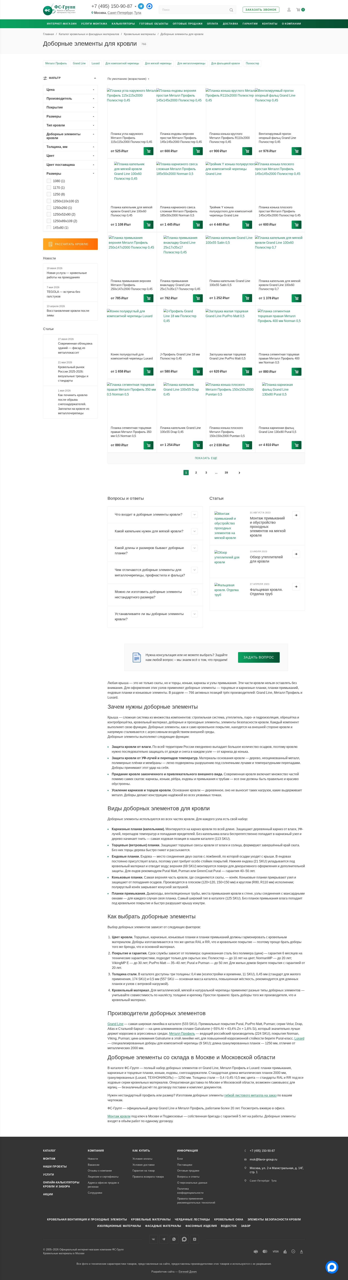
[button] (261, 10)
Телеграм (164, 1239)
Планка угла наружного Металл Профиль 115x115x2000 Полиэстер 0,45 (131, 137)
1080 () (59, 181)
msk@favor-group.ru (263, 1159)
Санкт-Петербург (120, 12)
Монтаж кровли (119, 1116)
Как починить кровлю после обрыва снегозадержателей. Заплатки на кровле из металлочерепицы (73, 404)
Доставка (230, 23)
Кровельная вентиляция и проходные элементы (87, 1219)
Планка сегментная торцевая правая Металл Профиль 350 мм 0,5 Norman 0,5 (131, 432)
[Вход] (289, 9)
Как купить (141, 1150)
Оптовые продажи (188, 23)
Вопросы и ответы (188, 1176)
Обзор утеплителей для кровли (266, 559)
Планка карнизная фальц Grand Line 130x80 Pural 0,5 (277, 430)
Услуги (48, 1174)
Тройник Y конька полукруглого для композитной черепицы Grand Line (230, 211)
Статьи (48, 329)
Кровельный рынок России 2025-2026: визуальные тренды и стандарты (73, 373)
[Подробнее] (296, 515)
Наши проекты (55, 1166)
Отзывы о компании (100, 1170)
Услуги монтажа (94, 23)
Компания (96, 1150)
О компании (291, 23)
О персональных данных (192, 1182)
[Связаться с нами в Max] (330, 1265)
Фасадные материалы (163, 1225)
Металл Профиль (182, 1033)
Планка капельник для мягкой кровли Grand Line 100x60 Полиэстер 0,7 (279, 285)
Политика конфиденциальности (190, 1190)
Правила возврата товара (148, 1176)
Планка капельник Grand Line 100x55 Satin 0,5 (229, 283)
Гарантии (250, 23)
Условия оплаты (142, 1158)
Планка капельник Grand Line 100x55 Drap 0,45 (180, 430)
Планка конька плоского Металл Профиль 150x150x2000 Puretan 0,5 (227, 432)
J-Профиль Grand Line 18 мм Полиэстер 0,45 (180, 356)
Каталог (49, 1150)
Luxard (299, 1038)
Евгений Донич (188, 1271)
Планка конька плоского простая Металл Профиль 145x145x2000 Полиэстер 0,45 (279, 211)
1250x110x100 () (66, 201)
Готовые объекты (153, 23)
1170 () (59, 187)
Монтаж (49, 1158)
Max (184, 1239)
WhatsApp (174, 1239)
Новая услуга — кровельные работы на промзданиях (67, 275)
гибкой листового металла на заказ (250, 1095)
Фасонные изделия (201, 1225)
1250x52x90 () (64, 214)
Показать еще (206, 458)
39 (226, 472)
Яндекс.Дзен (194, 1239)
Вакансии (93, 1164)
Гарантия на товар (144, 1170)
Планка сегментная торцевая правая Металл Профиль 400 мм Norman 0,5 (279, 358)
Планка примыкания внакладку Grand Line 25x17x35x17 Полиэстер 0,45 (180, 285)
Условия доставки (143, 1164)
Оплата (212, 23)
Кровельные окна (228, 1219)
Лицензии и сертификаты (103, 1176)
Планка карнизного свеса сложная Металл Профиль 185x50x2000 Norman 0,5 (178, 211)
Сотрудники (95, 1192)
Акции (48, 1194)
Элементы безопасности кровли (274, 1219)
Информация (187, 1150)
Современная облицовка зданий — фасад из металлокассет (75, 348)
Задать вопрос (258, 657)
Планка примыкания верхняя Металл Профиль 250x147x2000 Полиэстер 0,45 (131, 285)
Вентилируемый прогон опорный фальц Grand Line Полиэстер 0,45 (277, 137)
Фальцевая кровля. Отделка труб (266, 592)
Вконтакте (153, 1239)
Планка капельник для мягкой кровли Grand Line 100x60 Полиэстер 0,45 (131, 211)
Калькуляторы (123, 23)
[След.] (239, 472)
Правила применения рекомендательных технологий (196, 1200)
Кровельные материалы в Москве (63, 1253)
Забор (246, 1225)
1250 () (59, 194)
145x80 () (60, 227)
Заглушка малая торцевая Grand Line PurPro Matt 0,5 (227, 356)
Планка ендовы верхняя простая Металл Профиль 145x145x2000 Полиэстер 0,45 (181, 137)
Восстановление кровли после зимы (68, 313)
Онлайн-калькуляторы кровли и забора (61, 1184)
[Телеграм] (141, 6)
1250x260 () (62, 208)
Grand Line (115, 1024)
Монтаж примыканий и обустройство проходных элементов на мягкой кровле (268, 526)
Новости (49, 258)
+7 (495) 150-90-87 (111, 6)
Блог (180, 1158)
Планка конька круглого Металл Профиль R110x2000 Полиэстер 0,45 (229, 137)
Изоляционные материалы (119, 1225)
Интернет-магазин (62, 23)
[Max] (149, 6)
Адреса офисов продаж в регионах (103, 1184)
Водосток (229, 1225)
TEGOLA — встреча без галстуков (63, 294)
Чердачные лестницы (192, 1219)
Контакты (270, 23)
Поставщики (184, 1164)
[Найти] (231, 9)
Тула (137, 12)
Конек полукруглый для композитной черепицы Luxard (132, 356)
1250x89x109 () (65, 221)
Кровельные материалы (151, 1219)
